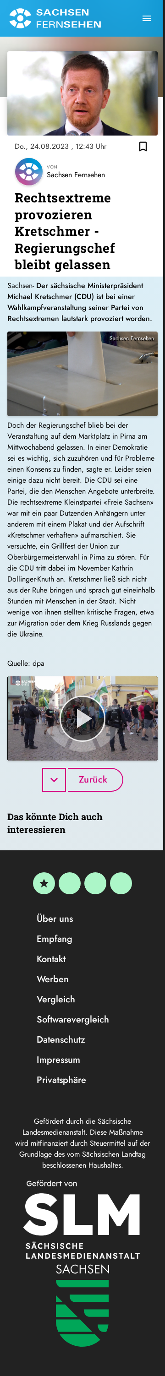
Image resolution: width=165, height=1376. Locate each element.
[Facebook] (70, 883)
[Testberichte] (44, 883)
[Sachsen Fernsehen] (55, 18)
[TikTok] (121, 883)
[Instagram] (95, 883)
